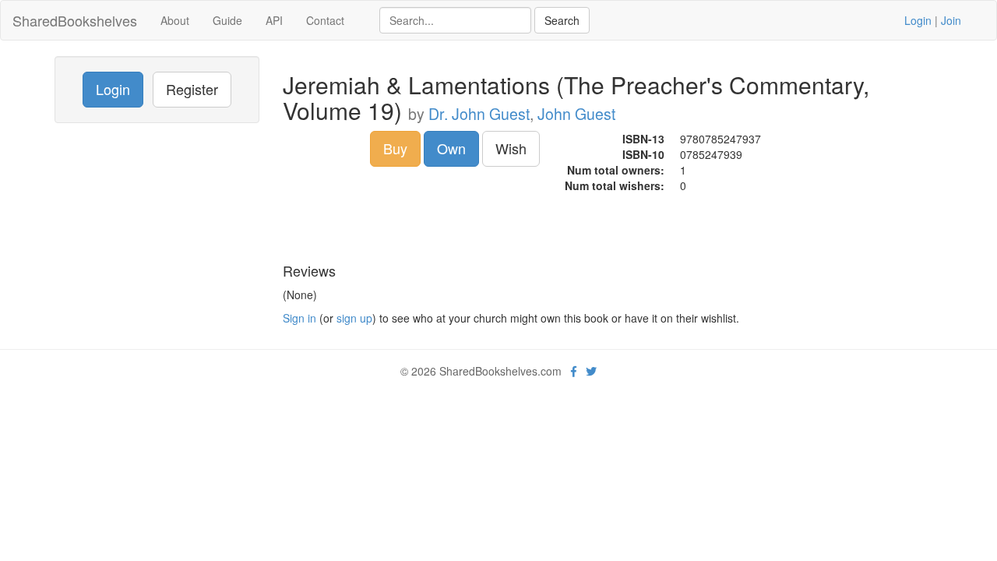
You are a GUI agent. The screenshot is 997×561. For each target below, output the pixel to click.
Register (192, 89)
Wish (511, 148)
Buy (395, 148)
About (174, 20)
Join (951, 20)
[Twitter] (591, 371)
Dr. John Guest (479, 114)
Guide (227, 20)
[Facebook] (573, 371)
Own (451, 148)
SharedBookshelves (74, 20)
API (274, 20)
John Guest (576, 114)
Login (918, 20)
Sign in (299, 318)
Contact (325, 20)
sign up (354, 318)
